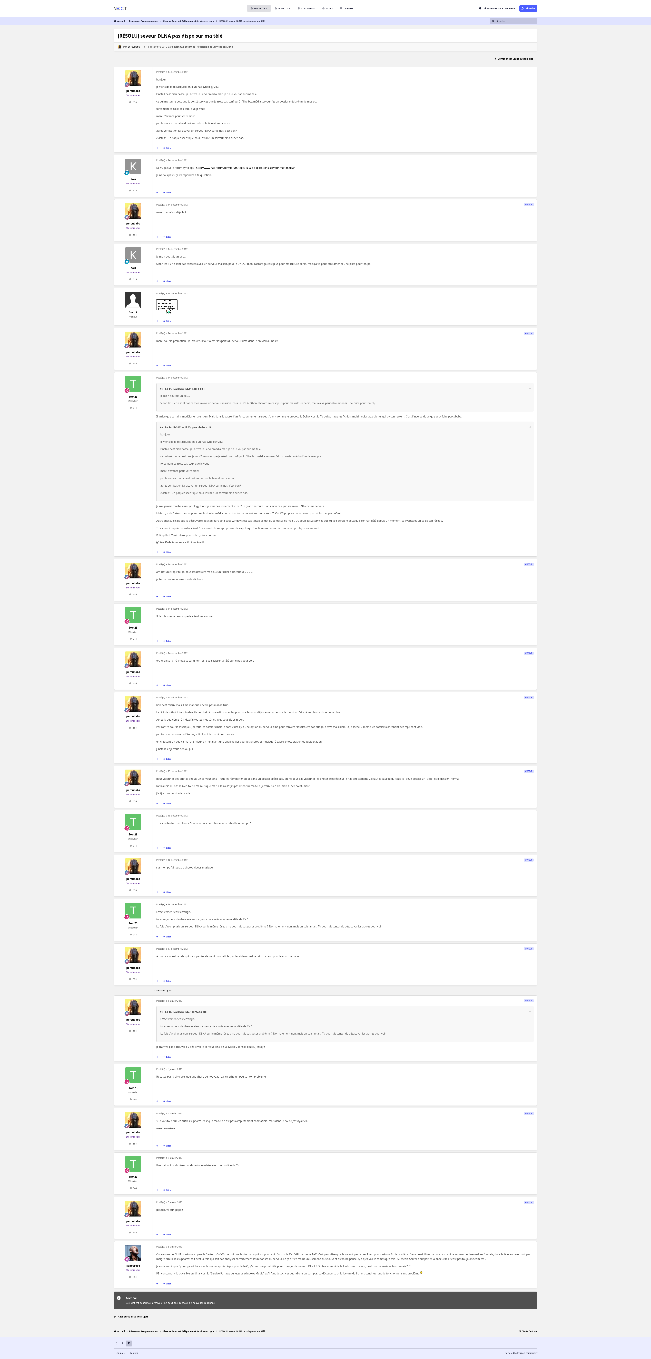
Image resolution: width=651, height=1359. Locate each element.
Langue (120, 1353)
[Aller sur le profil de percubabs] (119, 46)
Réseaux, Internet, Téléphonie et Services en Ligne (203, 46)
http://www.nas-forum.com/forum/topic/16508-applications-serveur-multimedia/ (245, 168)
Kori (133, 179)
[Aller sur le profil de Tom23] (133, 384)
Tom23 (133, 396)
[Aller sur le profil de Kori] (133, 167)
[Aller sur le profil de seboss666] (133, 1253)
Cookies (134, 1353)
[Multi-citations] (157, 148)
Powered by (521, 1353)
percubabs (134, 46)
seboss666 (133, 1266)
